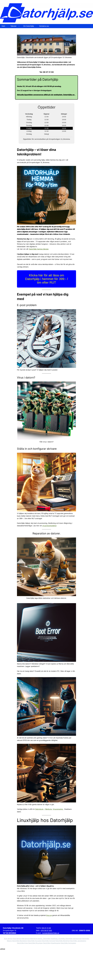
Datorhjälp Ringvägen (35, 943)
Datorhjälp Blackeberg (19, 941)
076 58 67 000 (46, 930)
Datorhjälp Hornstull (48, 941)
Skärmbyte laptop (36, 938)
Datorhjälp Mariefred (63, 941)
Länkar (2, 949)
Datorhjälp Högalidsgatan (51, 943)
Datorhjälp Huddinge (50, 938)
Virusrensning (58, 809)
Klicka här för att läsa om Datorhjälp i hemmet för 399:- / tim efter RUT (46, 278)
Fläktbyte (48, 809)
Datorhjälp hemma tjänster (38, 249)
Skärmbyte (39, 809)
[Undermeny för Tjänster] (19, 26)
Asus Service (17, 938)
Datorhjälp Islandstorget (73, 938)
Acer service (8, 938)
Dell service (26, 938)
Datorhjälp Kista (22, 943)
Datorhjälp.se (69, 95)
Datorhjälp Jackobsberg (78, 941)
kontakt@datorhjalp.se (50, 933)
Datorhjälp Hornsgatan (68, 943)
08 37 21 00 (46, 928)
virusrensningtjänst (49, 526)
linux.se (49, 915)
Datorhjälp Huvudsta (35, 941)
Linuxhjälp (61, 938)
